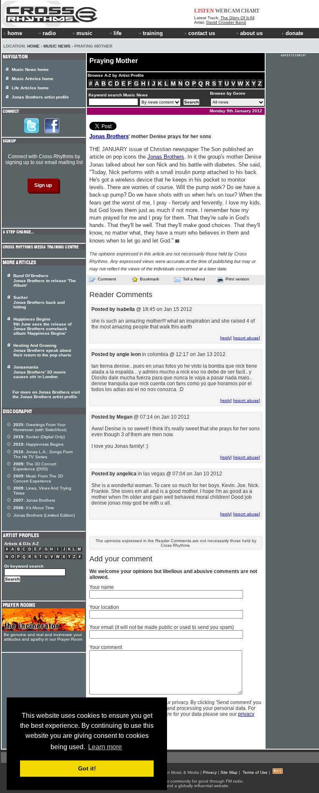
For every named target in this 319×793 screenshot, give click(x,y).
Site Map (229, 772)
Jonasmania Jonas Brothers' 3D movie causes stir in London (39, 372)
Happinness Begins (38, 444)
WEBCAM (227, 11)
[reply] (226, 338)
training (153, 33)
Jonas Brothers (109, 136)
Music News (57, 46)
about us (251, 33)
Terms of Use (255, 772)
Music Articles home (32, 78)
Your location (104, 607)
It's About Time (33, 507)
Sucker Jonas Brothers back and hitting (39, 302)
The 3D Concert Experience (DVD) (34, 466)
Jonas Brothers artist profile (40, 97)
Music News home (30, 69)
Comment (107, 279)
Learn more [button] (105, 746)
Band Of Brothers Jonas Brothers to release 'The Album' (44, 280)
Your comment (105, 647)
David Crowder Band (226, 22)
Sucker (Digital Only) (39, 436)
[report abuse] (246, 338)
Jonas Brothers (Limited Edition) (44, 515)
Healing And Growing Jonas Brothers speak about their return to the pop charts (42, 350)
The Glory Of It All (237, 17)
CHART (250, 11)
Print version (237, 279)
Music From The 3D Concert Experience (38, 478)
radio (49, 33)
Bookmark (149, 279)
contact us (201, 33)
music (84, 33)
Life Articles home (30, 88)
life (118, 33)
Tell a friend (194, 279)
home (15, 33)
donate (294, 33)
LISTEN (204, 11)
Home (33, 46)
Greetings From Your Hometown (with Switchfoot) (39, 427)
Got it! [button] (87, 768)
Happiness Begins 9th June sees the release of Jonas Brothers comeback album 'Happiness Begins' (42, 326)
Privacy (210, 772)
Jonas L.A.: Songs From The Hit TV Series (43, 454)
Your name (101, 587)
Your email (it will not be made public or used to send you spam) (161, 627)
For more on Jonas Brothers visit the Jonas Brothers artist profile (46, 394)
